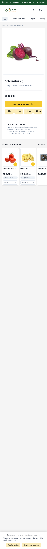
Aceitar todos (13, 545)
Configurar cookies (31, 545)
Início (3, 25)
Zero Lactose (19, 18)
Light (32, 18)
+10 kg (28, 111)
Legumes (10, 25)
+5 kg (18, 111)
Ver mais (41, 144)
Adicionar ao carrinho (23, 104)
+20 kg (38, 111)
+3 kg (9, 111)
